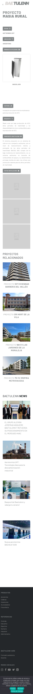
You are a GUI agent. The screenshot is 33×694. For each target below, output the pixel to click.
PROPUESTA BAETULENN (12, 136)
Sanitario (4, 629)
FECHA (6, 28)
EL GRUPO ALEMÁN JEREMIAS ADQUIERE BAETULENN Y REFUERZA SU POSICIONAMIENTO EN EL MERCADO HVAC (16, 428)
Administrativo (5, 634)
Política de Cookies (17, 691)
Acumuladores (5, 605)
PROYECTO (16, 348)
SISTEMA (7, 106)
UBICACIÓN (7, 39)
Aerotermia (4, 597)
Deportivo (4, 626)
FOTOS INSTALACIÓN (10, 170)
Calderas (3, 599)
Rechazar (20, 688)
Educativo (4, 624)
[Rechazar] (31, 685)
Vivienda (3, 621)
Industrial (4, 631)
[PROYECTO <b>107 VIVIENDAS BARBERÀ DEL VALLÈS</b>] (16, 271)
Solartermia (4, 602)
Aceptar (13, 688)
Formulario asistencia (8, 655)
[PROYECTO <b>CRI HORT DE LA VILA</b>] (16, 302)
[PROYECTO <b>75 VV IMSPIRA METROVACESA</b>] (16, 365)
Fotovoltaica (5, 607)
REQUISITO (7, 118)
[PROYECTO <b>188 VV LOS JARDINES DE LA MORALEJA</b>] (16, 332)
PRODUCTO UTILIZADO (11, 49)
